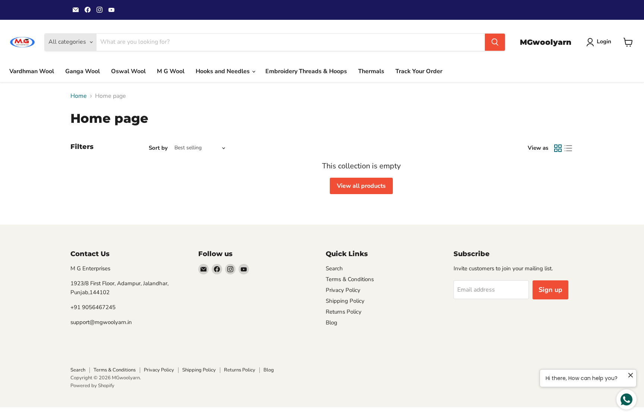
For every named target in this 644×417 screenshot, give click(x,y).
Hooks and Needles (223, 71)
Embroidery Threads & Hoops (306, 71)
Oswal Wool (128, 71)
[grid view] (558, 148)
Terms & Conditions (350, 279)
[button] (600, 42)
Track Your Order (418, 71)
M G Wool (170, 71)
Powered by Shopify (92, 385)
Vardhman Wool (31, 71)
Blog (331, 322)
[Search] (495, 42)
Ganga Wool (82, 71)
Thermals (371, 71)
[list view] (568, 148)
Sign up (550, 289)
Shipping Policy (345, 301)
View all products (361, 186)
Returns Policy (344, 311)
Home (78, 96)
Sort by (158, 148)
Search (334, 268)
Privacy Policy (343, 290)
